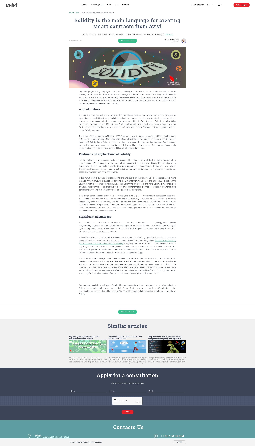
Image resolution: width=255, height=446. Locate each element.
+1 (172, 436)
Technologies (96, 5)
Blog (116, 5)
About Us (83, 5)
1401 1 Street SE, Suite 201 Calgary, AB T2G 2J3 (52, 436)
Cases (109, 5)
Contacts (125, 5)
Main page (71, 12)
